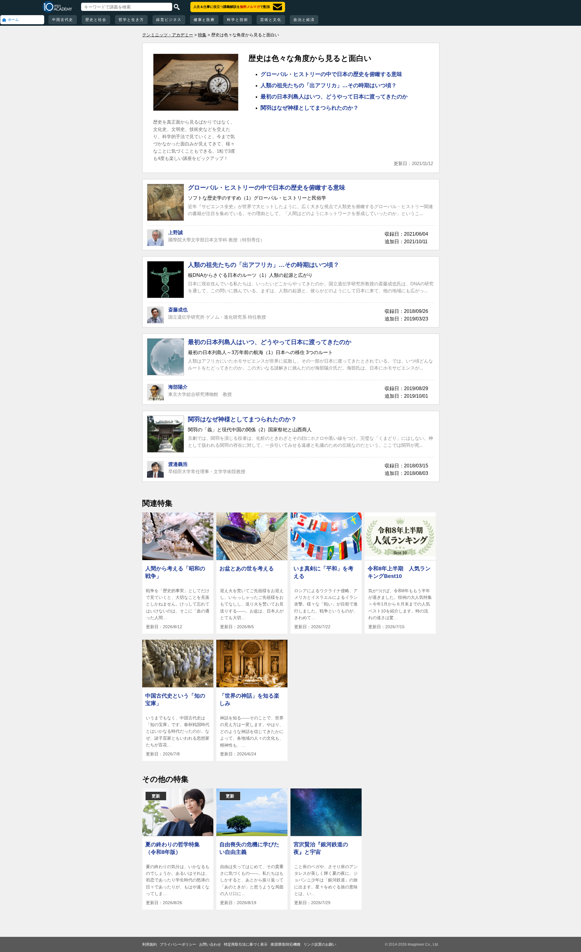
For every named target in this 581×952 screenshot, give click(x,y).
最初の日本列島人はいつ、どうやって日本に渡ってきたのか (334, 97)
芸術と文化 (270, 20)
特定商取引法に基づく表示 (246, 944)
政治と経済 (304, 20)
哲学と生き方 (131, 20)
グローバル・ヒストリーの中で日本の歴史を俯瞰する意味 (331, 74)
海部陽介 (178, 387)
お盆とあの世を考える (246, 569)
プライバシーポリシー (178, 944)
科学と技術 (237, 20)
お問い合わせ (210, 944)
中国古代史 (62, 20)
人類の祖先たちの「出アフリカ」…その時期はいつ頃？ (329, 85)
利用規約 (149, 944)
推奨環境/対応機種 (285, 944)
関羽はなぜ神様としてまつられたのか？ (310, 108)
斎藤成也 (178, 309)
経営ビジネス (169, 20)
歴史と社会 (96, 20)
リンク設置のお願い (320, 944)
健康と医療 (204, 20)
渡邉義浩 (178, 464)
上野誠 (175, 232)
